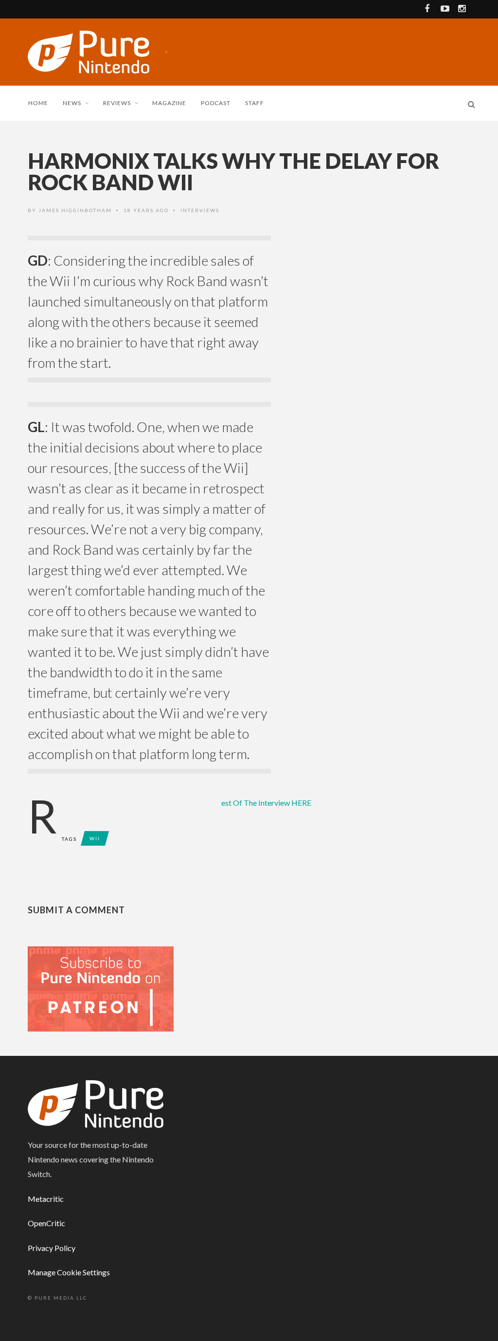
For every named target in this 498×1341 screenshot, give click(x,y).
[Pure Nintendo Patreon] (101, 988)
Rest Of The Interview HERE (266, 802)
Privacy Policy (51, 1247)
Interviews (199, 210)
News (72, 103)
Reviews (117, 103)
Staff (254, 103)
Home (38, 103)
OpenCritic (46, 1223)
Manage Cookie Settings (69, 1272)
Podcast (216, 103)
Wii (94, 838)
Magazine (169, 103)
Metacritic (46, 1198)
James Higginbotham (75, 210)
